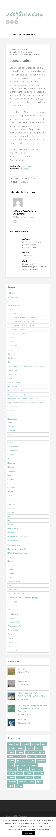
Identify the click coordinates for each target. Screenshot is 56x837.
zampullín (22, 781)
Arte (9, 309)
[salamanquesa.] (11, 684)
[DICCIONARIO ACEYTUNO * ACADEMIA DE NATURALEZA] (11, 696)
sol (41, 773)
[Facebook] (12, 22)
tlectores (28, 777)
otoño (11, 773)
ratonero (28, 773)
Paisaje (10, 569)
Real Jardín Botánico (15, 593)
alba (17, 744)
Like (25, 178)
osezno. (25, 169)
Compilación (12, 370)
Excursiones (12, 415)
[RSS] (16, 22)
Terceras (11, 618)
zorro (32, 781)
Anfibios (10, 426)
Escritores (11, 411)
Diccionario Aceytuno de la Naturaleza (26, 54)
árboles (19, 786)
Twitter (10, 634)
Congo (10, 378)
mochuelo (17, 95)
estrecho (21, 756)
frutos (11, 761)
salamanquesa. (24, 681)
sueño (11, 777)
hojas (32, 761)
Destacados (12, 386)
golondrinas (21, 761)
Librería (10, 516)
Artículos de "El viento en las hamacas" (23, 321)
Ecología (10, 455)
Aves (9, 438)
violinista (12, 781)
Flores (9, 459)
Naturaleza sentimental (16, 549)
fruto (43, 756)
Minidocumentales (14, 545)
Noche (10, 491)
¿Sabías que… (12, 650)
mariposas (11, 533)
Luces (9, 475)
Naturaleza (23, 769)
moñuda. (26, 239)
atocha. (25, 261)
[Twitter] (8, 22)
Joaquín (10, 512)
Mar (9, 483)
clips (9, 362)
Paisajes (10, 573)
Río (8, 610)
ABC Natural (12, 297)
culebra (20, 752)
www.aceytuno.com (26, 217)
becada (12, 748)
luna (17, 765)
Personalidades (13, 581)
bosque (21, 748)
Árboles (10, 434)
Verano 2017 (12, 638)
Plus (34, 178)
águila (39, 781)
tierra (19, 777)
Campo (10, 342)
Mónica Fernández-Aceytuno (23, 52)
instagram (11, 508)
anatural (25, 744)
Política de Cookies (41, 829)
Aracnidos (11, 430)
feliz (29, 756)
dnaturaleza (31, 752)
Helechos (11, 463)
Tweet (16, 178)
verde (37, 777)
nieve (9, 557)
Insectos (11, 471)
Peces (10, 495)
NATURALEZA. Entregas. (17, 553)
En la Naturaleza (13, 407)
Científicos (11, 358)
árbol (11, 786)
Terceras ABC (13, 622)
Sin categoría (12, 614)
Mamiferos (11, 479)
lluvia (11, 765)
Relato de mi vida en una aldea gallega (22, 598)
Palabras (10, 577)
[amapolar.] (11, 671)
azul (43, 744)
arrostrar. (22, 719)
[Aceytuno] (25, 12)
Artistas (10, 338)
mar (23, 765)
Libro (9, 520)
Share (25, 182)
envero (11, 756)
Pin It (15, 182)
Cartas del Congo (14, 346)
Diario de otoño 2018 (15, 390)
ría (8, 606)
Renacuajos (12, 602)
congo (11, 752)
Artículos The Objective (17, 333)
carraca (30, 748)
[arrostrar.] (11, 722)
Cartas (38, 748)
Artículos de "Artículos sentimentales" (22, 317)
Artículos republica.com (16, 329)
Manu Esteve (12, 529)
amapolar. (22, 669)
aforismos (11, 301)
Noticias (10, 561)
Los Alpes (11, 524)
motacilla (12, 769)
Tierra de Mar (12, 630)
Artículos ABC (13, 313)
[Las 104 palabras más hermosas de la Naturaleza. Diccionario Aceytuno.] (11, 708)
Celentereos (12, 451)
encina (41, 752)
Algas (9, 422)
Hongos (10, 467)
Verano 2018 (12, 642)
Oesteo (10, 565)
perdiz (19, 773)
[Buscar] (46, 34)
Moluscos (11, 487)
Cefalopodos (12, 447)
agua (11, 744)
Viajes (9, 646)
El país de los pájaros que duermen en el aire (25, 402)
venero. (25, 252)
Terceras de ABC (14, 626)
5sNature (11, 293)
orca (40, 769)
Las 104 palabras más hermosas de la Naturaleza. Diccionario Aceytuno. (33, 708)
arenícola (35, 744)
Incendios (11, 500)
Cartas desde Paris (15, 350)
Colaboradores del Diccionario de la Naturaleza (26, 366)
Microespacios (13, 541)
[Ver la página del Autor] (29, 202)
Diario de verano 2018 (16, 394)
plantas (10, 585)
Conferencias (12, 374)
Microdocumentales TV (17, 537)
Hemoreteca (12, 419)
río (36, 773)
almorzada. (27, 166)
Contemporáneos (14, 382)
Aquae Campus (13, 305)
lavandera (41, 761)
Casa (9, 354)
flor (36, 756)
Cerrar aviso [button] (28, 833)
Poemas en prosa (14, 589)
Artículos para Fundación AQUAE (20, 325)
